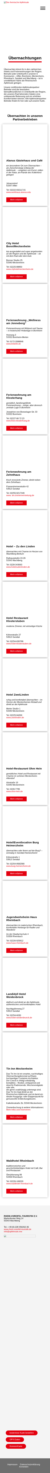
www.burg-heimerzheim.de (18, 866)
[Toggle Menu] (42, 8)
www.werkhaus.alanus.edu (18, 192)
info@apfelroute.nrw (13, 1231)
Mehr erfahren (16, 200)
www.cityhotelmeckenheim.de (19, 269)
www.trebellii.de (13, 344)
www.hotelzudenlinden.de (18, 567)
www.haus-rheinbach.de (17, 943)
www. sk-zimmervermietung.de (20, 495)
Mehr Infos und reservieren (18, 1110)
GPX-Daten (15, 1439)
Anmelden (23, 1467)
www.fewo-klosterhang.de (18, 421)
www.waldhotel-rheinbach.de (19, 1184)
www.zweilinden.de (15, 717)
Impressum (12, 1464)
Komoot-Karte (16, 1446)
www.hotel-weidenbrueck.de (19, 1018)
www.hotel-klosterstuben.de (18, 644)
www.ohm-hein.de (14, 791)
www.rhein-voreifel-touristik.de (17, 1229)
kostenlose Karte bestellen (22, 1433)
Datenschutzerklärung (30, 1464)
